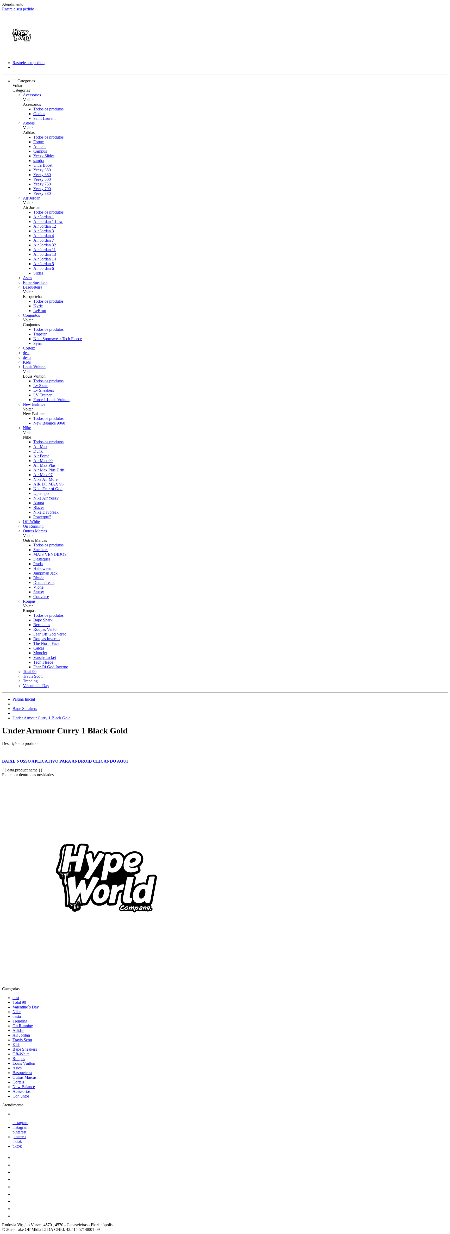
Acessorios (32, 95)
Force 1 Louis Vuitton (51, 399)
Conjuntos (31, 315)
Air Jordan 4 (43, 235)
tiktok (17, 1141)
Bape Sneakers (35, 282)
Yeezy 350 (42, 170)
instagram (20, 1122)
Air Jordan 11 (44, 249)
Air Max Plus (44, 465)
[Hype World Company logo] (21, 54)
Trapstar (40, 334)
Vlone (38, 587)
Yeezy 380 (42, 174)
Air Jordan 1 (43, 217)
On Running (33, 526)
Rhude (38, 578)
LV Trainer (42, 395)
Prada (38, 564)
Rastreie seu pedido (18, 9)
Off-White (31, 521)
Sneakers (40, 549)
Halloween (42, 568)
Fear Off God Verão (49, 634)
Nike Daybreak (46, 512)
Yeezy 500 (42, 179)
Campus (40, 151)
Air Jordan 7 (43, 240)
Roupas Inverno (46, 639)
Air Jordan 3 (43, 231)
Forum (38, 142)
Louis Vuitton (34, 367)
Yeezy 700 (42, 188)
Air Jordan (31, 198)
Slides (38, 273)
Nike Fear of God (48, 489)
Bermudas (41, 624)
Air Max (40, 446)
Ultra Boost (42, 165)
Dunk (38, 451)
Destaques (41, 559)
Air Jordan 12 (44, 226)
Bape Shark (43, 620)
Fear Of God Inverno (50, 667)
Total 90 (29, 671)
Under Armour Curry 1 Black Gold (41, 718)
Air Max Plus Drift (48, 470)
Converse (41, 596)
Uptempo (41, 493)
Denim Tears (43, 582)
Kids (27, 362)
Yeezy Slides (43, 156)
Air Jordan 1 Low (48, 221)
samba (38, 160)
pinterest (19, 1132)
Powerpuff (42, 517)
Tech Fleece (43, 662)
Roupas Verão (45, 629)
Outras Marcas (35, 531)
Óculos (39, 113)
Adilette (39, 146)
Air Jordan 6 (43, 268)
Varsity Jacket (44, 657)
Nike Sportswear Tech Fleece (57, 338)
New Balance (34, 404)
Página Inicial (23, 699)
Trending (30, 681)
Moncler (40, 653)
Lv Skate (40, 385)
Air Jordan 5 (43, 263)
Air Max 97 (43, 474)
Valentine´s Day (36, 685)
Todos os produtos (48, 109)
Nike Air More (45, 479)
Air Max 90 (43, 460)
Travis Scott (32, 676)
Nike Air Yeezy (46, 498)
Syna (37, 343)
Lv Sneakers (43, 390)
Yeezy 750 (42, 184)
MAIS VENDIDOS (50, 554)
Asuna (38, 503)
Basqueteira (32, 287)
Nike (27, 428)
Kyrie (38, 306)
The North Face (46, 643)
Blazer (38, 507)
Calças (38, 648)
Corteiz (29, 348)
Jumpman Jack (45, 573)
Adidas (29, 123)
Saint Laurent (44, 118)
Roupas (29, 601)
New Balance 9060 (49, 423)
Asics (27, 278)
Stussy (38, 592)
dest (26, 353)
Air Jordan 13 (44, 254)
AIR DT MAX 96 (48, 484)
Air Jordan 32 (44, 245)
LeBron (39, 310)
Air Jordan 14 (44, 259)
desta (27, 357)
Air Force (41, 456)
